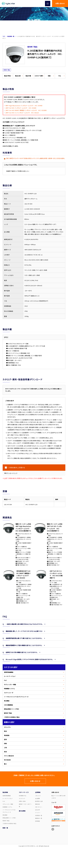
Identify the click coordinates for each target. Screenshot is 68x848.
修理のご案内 (22, 801)
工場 (5, 747)
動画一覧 (5, 828)
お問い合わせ (60, 3)
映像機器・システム (9, 688)
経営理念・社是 (39, 801)
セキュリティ (7, 727)
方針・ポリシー (38, 807)
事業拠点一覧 (38, 818)
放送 (5, 751)
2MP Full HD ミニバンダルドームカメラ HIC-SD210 (22, 113)
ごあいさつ (38, 795)
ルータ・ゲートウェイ (10, 676)
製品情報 (5, 792)
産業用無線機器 (8, 672)
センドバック (22, 798)
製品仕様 (18, 76)
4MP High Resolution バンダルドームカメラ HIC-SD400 (23, 105)
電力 (5, 764)
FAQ (59, 76)
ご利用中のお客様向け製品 (12, 717)
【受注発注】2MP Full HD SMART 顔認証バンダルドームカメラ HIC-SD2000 (23, 574)
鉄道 (5, 731)
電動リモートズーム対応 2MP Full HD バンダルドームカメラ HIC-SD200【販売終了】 (54, 527)
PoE (5, 680)
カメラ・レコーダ (8, 693)
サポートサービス (24, 792)
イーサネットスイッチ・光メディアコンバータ (16, 697)
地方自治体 (7, 760)
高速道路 (6, 735)
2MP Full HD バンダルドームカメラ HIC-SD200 (20, 108)
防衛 (5, 743)
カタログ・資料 (39, 76)
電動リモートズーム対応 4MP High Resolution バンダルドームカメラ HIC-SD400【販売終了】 (23, 527)
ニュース (53, 802)
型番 (49, 76)
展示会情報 (22, 811)
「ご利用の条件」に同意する (16, 468)
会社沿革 (37, 810)
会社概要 (37, 798)
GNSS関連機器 (8, 705)
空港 (5, 739)
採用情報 (37, 821)
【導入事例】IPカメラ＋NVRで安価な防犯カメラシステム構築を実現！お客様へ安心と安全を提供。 (35, 158)
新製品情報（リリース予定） (11, 709)
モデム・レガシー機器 (10, 684)
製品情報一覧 (10, 36)
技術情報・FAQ (22, 795)
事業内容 (37, 804)
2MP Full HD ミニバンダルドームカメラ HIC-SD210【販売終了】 (56, 574)
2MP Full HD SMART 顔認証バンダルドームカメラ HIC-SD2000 (26, 110)
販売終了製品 (8, 713)
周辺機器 (6, 701)
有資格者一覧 (38, 815)
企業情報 (37, 792)
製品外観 (28, 76)
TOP (4, 36)
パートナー (37, 812)
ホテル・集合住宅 (9, 756)
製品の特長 (7, 76)
